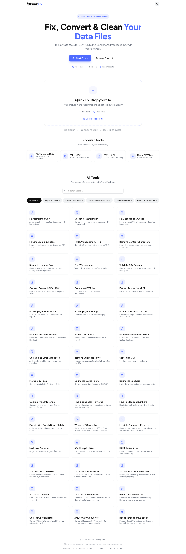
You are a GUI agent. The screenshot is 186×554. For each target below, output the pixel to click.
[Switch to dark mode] (157, 4)
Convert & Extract (74, 200)
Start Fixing (82, 58)
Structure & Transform (99, 200)
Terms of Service (85, 548)
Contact (101, 548)
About (112, 548)
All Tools (34, 200)
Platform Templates (147, 200)
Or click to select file (94, 118)
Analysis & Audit (124, 200)
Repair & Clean (52, 200)
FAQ (121, 548)
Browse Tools (103, 58)
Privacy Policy (68, 548)
